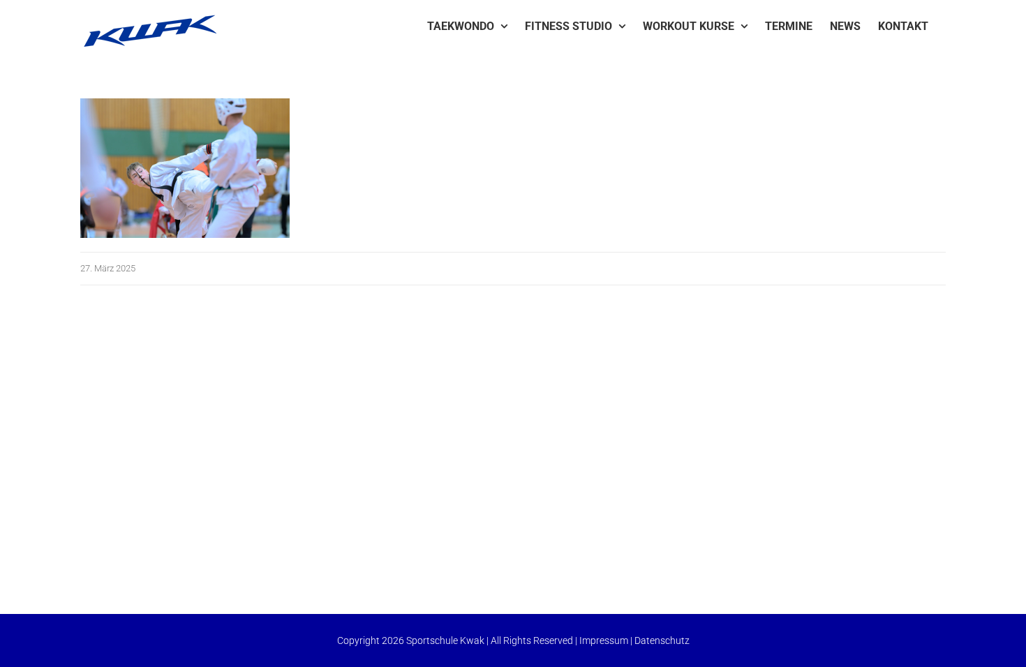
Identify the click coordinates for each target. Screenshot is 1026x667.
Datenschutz (662, 640)
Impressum (603, 640)
